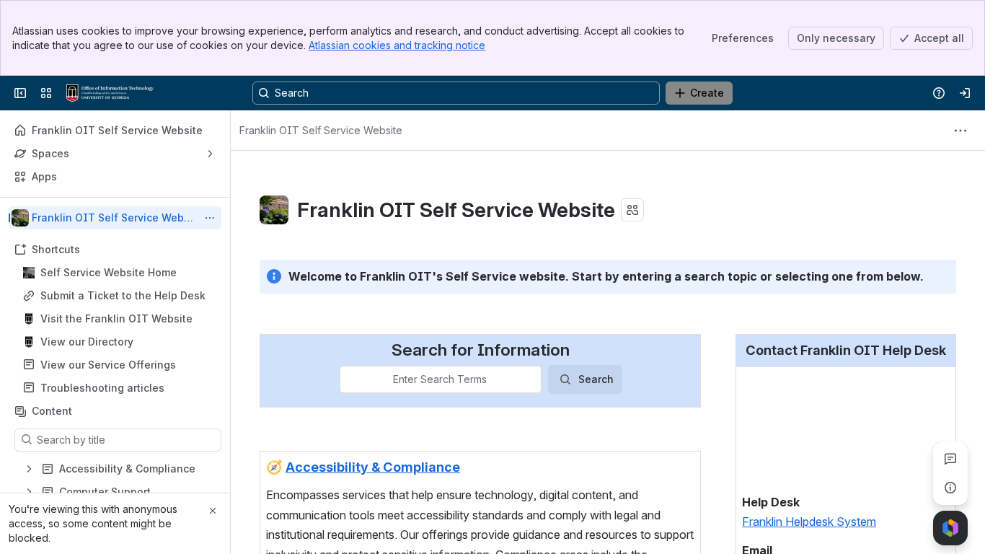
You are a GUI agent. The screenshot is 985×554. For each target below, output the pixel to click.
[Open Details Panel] (950, 487)
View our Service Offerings (108, 365)
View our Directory (86, 341)
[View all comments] (950, 458)
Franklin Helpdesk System (809, 430)
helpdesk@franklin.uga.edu (811, 479)
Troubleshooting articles (102, 388)
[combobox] (349, 379)
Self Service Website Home (108, 272)
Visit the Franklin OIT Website (116, 318)
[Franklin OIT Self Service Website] (109, 93)
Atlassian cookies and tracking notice (397, 45)
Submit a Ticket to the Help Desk (123, 295)
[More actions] (209, 218)
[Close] (212, 510)
